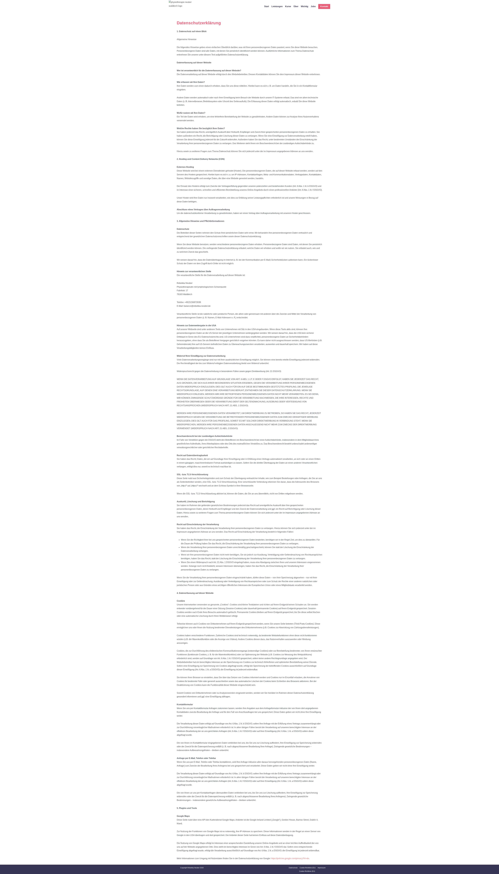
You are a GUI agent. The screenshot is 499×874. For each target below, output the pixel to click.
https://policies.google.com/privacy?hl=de (290, 858)
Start (266, 6)
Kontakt (324, 6)
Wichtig (304, 6)
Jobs (313, 6)
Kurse (288, 6)
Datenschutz (293, 868)
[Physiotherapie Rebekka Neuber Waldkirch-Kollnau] (183, 6)
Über (296, 6)
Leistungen (277, 6)
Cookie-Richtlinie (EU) (308, 868)
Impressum (322, 868)
